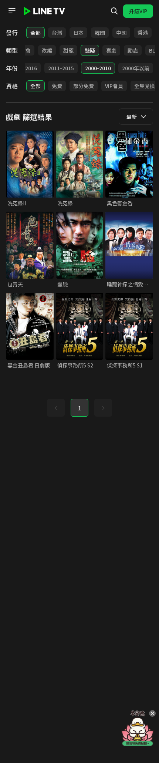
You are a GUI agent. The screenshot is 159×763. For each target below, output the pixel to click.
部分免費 (83, 86)
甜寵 (68, 50)
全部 (35, 32)
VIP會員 (114, 86)
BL (152, 50)
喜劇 (111, 50)
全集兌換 (144, 86)
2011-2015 (61, 68)
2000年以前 (135, 68)
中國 (121, 32)
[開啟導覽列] (12, 11)
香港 (143, 32)
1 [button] (79, 408)
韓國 (100, 32)
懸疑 (90, 50)
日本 (78, 32)
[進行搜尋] (114, 11)
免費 (57, 86)
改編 (47, 50)
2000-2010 (98, 68)
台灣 (57, 32)
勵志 (133, 50)
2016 (31, 68)
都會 (25, 50)
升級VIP (138, 11)
